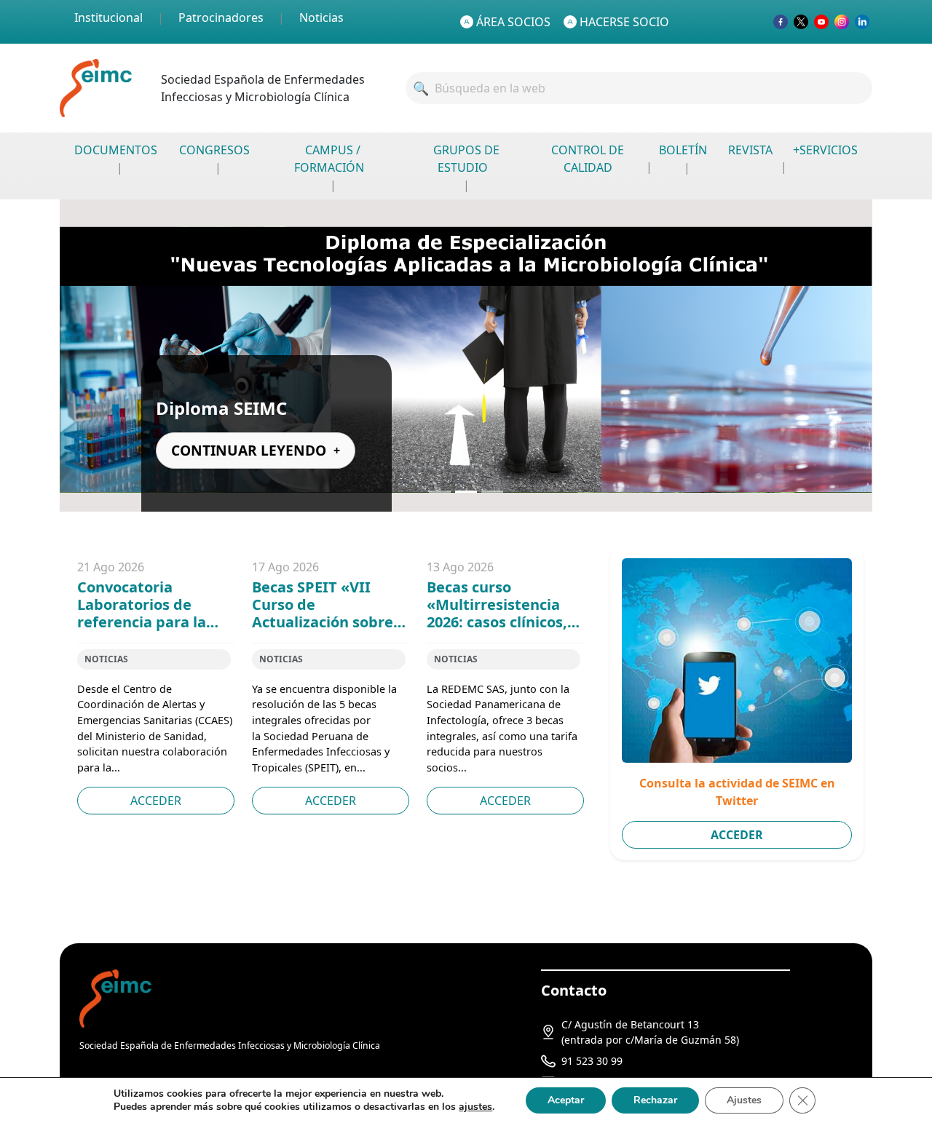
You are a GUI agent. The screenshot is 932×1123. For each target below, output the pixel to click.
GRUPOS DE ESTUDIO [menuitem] (466, 158)
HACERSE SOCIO (624, 22)
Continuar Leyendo (248, 450)
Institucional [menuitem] (108, 17)
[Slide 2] (466, 491)
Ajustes (744, 1100)
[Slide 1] (440, 491)
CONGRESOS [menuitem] (214, 150)
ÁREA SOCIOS (513, 22)
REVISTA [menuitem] (750, 150)
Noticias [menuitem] (321, 17)
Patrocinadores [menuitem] (221, 17)
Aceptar (566, 1100)
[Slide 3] (492, 491)
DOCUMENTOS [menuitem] (115, 150)
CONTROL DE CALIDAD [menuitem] (587, 158)
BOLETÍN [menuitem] (683, 150)
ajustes (475, 1107)
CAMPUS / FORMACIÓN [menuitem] (329, 158)
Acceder (155, 801)
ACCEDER (737, 835)
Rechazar (655, 1100)
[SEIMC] (115, 997)
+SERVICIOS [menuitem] (825, 150)
